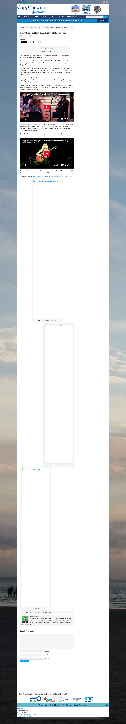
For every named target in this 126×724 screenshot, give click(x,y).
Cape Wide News (60, 17)
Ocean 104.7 (36, 2)
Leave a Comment (35, 36)
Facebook (107, 2)
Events (44, 17)
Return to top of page (24, 721)
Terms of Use (32, 714)
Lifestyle (26, 17)
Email (46, 655)
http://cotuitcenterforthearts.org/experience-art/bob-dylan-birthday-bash (53, 176)
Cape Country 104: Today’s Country (29, 2)
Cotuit (50, 612)
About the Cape (71, 17)
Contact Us (20, 714)
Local (20, 17)
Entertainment (36, 17)
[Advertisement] (47, 678)
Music (38, 612)
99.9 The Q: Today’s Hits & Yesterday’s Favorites (21, 2)
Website (47, 658)
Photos (51, 17)
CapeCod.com (40, 9)
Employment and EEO (22, 716)
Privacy (31, 716)
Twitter (104, 2)
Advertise (26, 714)
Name (46, 651)
